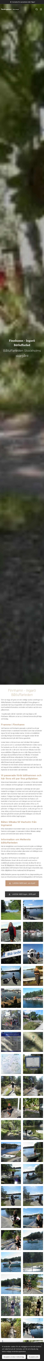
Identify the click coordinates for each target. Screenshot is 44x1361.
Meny (41, 9)
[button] (36, 9)
